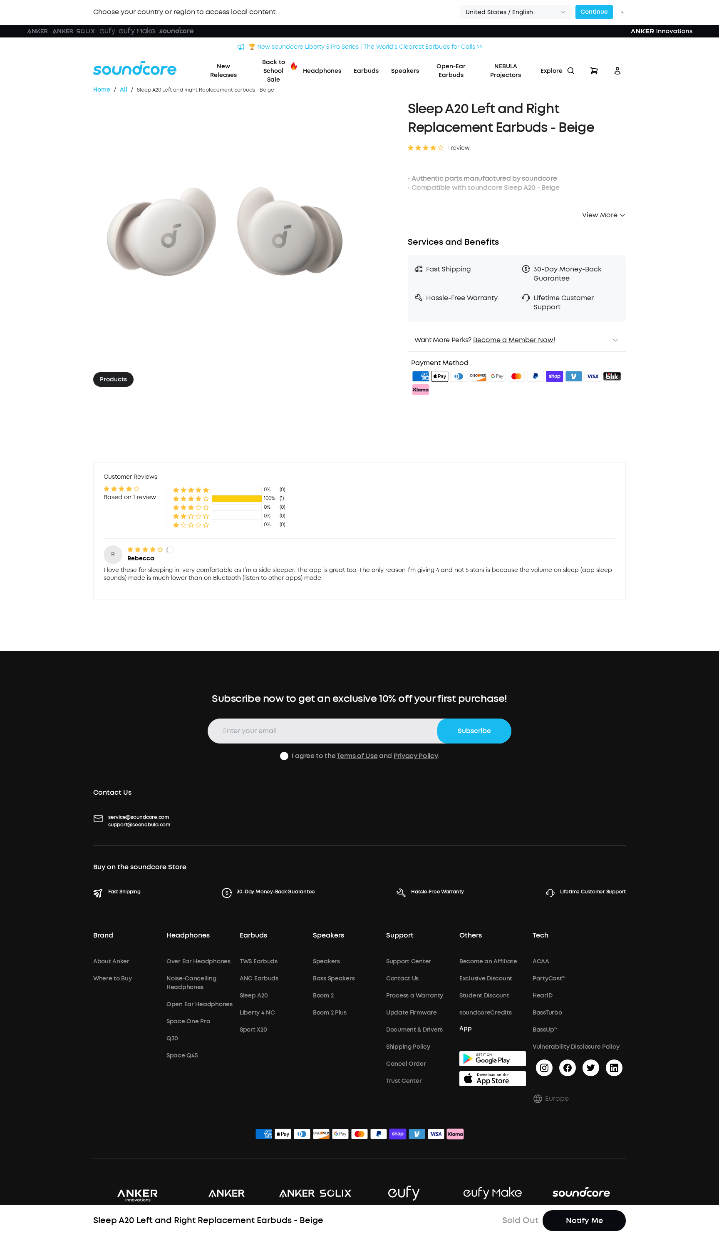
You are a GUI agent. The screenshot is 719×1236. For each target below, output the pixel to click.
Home (101, 90)
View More (599, 215)
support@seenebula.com (139, 824)
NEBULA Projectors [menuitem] (505, 70)
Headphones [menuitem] (322, 71)
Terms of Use (357, 755)
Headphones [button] (188, 935)
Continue (594, 12)
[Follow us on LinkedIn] (614, 1067)
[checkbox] (284, 756)
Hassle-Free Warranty (437, 891)
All (123, 90)
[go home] (134, 68)
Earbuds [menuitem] (366, 71)
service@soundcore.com (138, 817)
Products (113, 379)
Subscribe (474, 730)
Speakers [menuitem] (405, 71)
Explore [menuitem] (551, 71)
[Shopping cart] (594, 70)
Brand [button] (103, 935)
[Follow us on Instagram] (544, 1067)
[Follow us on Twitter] (591, 1067)
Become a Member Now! (514, 340)
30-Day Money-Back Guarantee (276, 891)
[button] (516, 12)
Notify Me (584, 1221)
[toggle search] (571, 70)
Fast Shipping (124, 891)
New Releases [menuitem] (223, 70)
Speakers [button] (328, 935)
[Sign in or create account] (617, 70)
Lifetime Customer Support (593, 891)
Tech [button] (540, 935)
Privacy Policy (416, 755)
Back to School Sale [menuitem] (273, 71)
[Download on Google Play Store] (492, 1058)
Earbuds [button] (253, 935)
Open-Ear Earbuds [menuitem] (451, 70)
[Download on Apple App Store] (492, 1078)
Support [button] (400, 935)
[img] (420, 377)
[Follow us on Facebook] (567, 1067)
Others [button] (470, 935)
